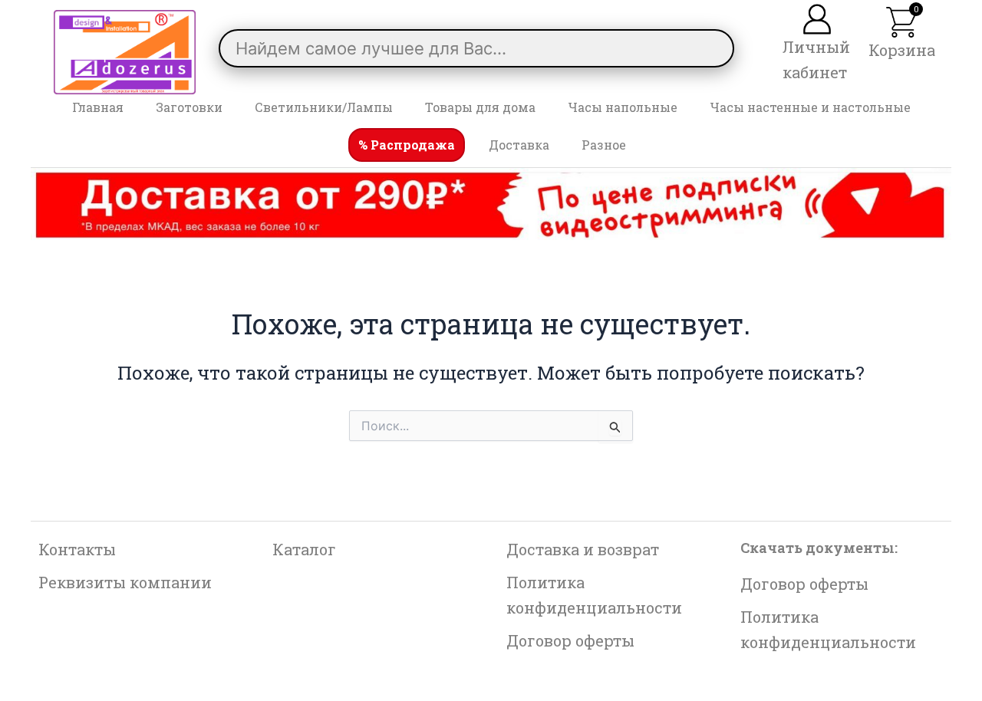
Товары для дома (480, 107)
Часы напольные (622, 107)
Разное (604, 145)
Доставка (519, 145)
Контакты (77, 549)
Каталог (304, 549)
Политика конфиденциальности (594, 594)
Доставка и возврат (582, 549)
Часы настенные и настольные (810, 107)
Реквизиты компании (125, 582)
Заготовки (189, 107)
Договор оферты (570, 640)
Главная (98, 107)
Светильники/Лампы (324, 107)
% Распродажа (406, 145)
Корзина (901, 50)
